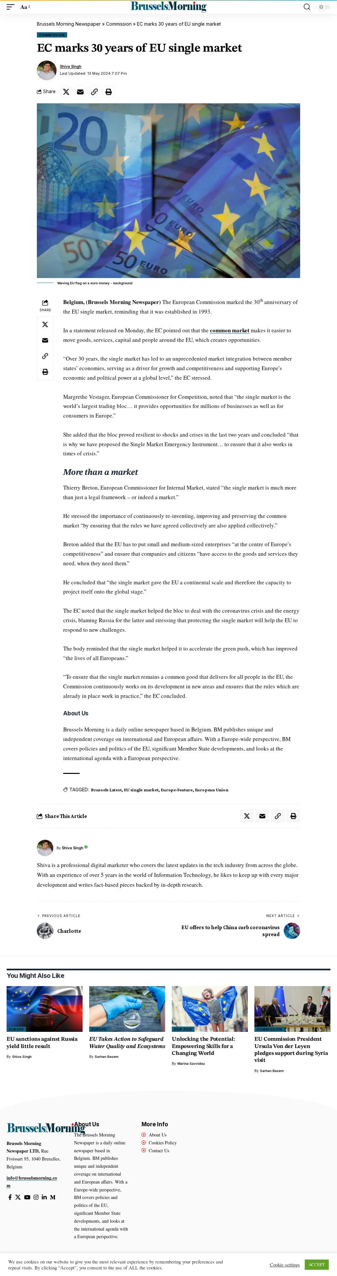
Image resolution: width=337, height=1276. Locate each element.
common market (229, 330)
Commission (119, 24)
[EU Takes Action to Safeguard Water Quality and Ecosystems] (127, 1009)
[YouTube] (27, 1197)
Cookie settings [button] (285, 1265)
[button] (12, 7)
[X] (17, 1197)
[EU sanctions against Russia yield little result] (45, 1009)
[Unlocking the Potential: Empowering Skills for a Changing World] (210, 1009)
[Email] (80, 91)
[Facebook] (10, 1197)
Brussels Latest (106, 789)
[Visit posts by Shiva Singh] (47, 70)
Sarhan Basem (106, 1057)
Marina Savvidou (191, 1063)
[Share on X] (66, 91)
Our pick (183, 1029)
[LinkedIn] (44, 1197)
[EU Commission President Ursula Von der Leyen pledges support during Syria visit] (292, 1009)
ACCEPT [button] (317, 1264)
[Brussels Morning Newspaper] (168, 7)
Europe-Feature (177, 789)
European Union (211, 789)
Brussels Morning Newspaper (69, 24)
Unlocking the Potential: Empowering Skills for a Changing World (203, 1046)
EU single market (141, 789)
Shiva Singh (70, 66)
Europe (16, 1029)
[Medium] (52, 1197)
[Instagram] (36, 1197)
